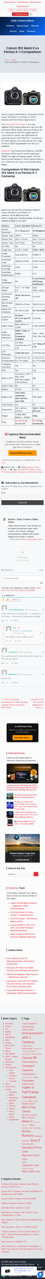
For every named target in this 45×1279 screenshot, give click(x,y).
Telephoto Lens (30, 1165)
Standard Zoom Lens (30, 1157)
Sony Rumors (23, 2)
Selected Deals (16, 753)
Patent (32, 1125)
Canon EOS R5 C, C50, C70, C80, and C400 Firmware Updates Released (22, 928)
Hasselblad (10, 1037)
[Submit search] (36, 874)
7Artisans (13, 1092)
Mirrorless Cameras (29, 1115)
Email (3, 493)
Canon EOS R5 (37, 1054)
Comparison (22, 472)
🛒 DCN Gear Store (20, 14)
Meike (11, 1095)
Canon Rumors (10, 2)
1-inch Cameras (29, 1023)
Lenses (8, 1043)
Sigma (11, 1103)
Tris (14, 628)
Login (41, 570)
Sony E (35, 1140)
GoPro (8, 1034)
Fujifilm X (28, 1087)
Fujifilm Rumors (22, 6)
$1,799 (36, 421)
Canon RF (29, 1058)
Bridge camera (27, 1046)
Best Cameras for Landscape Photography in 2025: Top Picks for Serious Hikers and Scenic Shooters (21, 1249)
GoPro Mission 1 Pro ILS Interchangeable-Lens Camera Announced (21, 961)
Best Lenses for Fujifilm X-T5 (13, 1241)
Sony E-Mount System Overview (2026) (18, 1198)
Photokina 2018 (27, 1128)
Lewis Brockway (27, 631)
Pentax (4, 469)
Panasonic (9, 1062)
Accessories (28, 1026)
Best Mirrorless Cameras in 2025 (16, 1208)
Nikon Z (27, 1121)
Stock (24, 1162)
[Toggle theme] (31, 14)
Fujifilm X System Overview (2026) (16, 1203)
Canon (11, 10)
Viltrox (11, 1117)
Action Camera (28, 1030)
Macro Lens (33, 1101)
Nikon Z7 (24, 1125)
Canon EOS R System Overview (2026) (18, 1191)
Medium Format (28, 1104)
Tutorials (12, 1081)
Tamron (12, 1106)
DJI (6, 1029)
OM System (10, 1054)
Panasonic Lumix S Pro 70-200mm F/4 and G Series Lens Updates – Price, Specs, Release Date (22, 984)
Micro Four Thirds (29, 1109)
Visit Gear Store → (22, 737)
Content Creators (27, 1077)
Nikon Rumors (35, 2)
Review (26, 1131)
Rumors (13, 31)
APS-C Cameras (28, 1040)
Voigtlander (14, 1119)
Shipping (38, 1136)
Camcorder (37, 1048)
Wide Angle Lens (31, 1171)
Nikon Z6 (36, 1122)
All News (10, 26)
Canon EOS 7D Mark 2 (29, 1051)
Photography (11, 1067)
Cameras (30, 467)
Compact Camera (10, 472)
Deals (21, 31)
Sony (19, 10)
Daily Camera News (22, 20)
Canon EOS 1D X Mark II (26, 469)
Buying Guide (22, 26)
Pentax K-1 (6, 151)
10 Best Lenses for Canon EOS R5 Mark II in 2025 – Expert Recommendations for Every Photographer (20, 1234)
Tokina (12, 1108)
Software (25, 1141)
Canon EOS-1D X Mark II (16, 124)
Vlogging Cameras (27, 1168)
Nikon (26, 10)
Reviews (35, 26)
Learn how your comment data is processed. (21, 589)
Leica (7, 1040)
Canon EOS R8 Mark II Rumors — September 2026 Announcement (23, 906)
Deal (36, 1077)
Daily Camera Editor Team (32, 539)
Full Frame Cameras (35, 472)
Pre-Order (37, 1128)
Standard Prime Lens (32, 1149)
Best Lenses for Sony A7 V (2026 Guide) (19, 1227)
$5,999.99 (19, 421)
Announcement (32, 1033)
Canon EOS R (26, 1054)
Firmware (31, 31)
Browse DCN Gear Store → (22, 453)
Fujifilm (33, 10)
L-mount (24, 1101)
